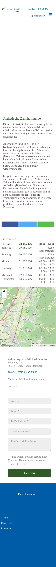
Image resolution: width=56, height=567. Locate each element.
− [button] (4, 296)
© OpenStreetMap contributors (43, 345)
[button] (10, 224)
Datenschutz (6, 523)
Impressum (6, 528)
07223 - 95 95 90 (37, 8)
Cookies (4, 518)
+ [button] (4, 291)
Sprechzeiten (37, 15)
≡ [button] (51, 13)
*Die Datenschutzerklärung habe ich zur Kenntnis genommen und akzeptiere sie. (29, 460)
